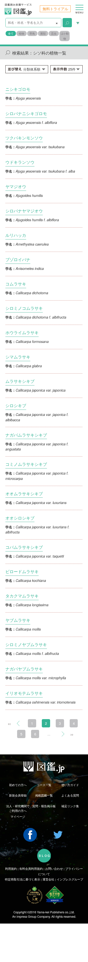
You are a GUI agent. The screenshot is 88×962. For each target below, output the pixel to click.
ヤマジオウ (15, 186)
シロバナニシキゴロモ (26, 113)
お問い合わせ (54, 868)
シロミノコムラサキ (24, 308)
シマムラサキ (17, 357)
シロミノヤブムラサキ (26, 644)
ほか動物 (65, 36)
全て (10, 33)
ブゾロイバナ (17, 259)
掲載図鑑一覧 (44, 795)
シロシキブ (15, 405)
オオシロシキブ (19, 518)
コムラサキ (15, 284)
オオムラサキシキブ (24, 493)
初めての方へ (18, 785)
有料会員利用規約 (31, 868)
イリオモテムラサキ (24, 693)
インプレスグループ (70, 879)
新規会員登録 (18, 795)
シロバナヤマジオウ (24, 211)
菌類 (43, 33)
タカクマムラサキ (22, 596)
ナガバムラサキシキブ (26, 435)
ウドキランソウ (19, 162)
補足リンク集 (70, 806)
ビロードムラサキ (22, 571)
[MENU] (79, 5)
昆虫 (53, 33)
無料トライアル (55, 8)
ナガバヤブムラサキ (24, 669)
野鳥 (32, 33)
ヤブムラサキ (17, 620)
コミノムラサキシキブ (26, 464)
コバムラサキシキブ (24, 547)
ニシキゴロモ (17, 89)
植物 (21, 33)
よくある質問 (70, 795)
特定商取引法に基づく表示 (22, 879)
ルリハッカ (15, 235)
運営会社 (48, 879)
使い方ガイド (70, 785)
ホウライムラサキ (22, 332)
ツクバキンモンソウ (24, 138)
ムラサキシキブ (19, 381)
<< (9, 723)
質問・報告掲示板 (44, 806)
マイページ (18, 816)
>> (71, 734)
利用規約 (11, 868)
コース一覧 (44, 785)
